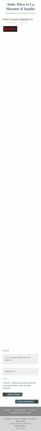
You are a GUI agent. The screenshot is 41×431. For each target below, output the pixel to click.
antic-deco (23, 22)
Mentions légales (20, 410)
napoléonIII (6, 388)
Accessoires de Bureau (10, 385)
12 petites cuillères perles (25, 401)
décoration (27, 385)
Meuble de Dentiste (14, 394)
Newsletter (7, 410)
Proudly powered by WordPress (20, 423)
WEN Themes (20, 428)
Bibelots (15, 383)
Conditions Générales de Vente (20, 412)
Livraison (32, 410)
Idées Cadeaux (23, 383)
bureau (21, 385)
